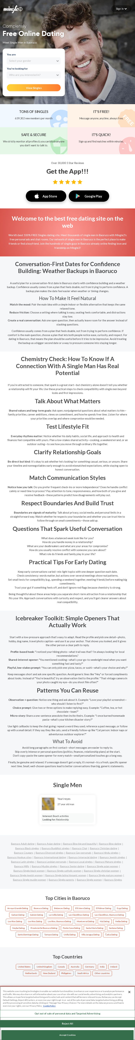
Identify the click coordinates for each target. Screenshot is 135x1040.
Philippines (66, 973)
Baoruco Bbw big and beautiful (80, 843)
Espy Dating (122, 908)
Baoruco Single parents (61, 879)
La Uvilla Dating (56, 914)
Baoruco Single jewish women (26, 875)
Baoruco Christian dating (103, 848)
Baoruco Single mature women (105, 875)
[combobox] (34, 60)
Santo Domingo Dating (28, 934)
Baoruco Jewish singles (112, 857)
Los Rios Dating (15, 921)
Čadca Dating (111, 934)
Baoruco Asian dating (48, 843)
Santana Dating (116, 928)
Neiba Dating (121, 921)
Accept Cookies (67, 1035)
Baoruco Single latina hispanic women (65, 875)
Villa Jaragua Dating (90, 934)
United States (24, 966)
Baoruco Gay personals (78, 852)
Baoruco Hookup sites (19, 857)
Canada (61, 966)
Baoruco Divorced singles (49, 852)
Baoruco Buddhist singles (56, 848)
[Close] (129, 992)
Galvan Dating (17, 914)
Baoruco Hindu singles (106, 852)
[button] (121, 8)
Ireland (113, 966)
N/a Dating (104, 921)
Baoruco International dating (50, 857)
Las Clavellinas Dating (79, 914)
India (102, 966)
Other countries (102, 973)
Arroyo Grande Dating (17, 908)
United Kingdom (44, 966)
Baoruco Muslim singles (44, 866)
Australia (75, 966)
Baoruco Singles (113, 879)
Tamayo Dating (51, 934)
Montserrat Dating (85, 921)
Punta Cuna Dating (71, 928)
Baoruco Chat (79, 848)
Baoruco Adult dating (22, 843)
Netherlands (31, 973)
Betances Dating (61, 908)
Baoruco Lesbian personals (51, 861)
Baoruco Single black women (29, 870)
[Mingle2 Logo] (13, 8)
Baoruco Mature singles (108, 861)
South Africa (83, 973)
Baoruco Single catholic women (64, 870)
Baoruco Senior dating (72, 866)
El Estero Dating (82, 908)
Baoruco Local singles (81, 861)
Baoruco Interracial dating (83, 857)
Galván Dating (36, 914)
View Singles (34, 87)
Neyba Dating (18, 928)
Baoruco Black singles (27, 848)
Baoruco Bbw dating (110, 843)
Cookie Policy (49, 1006)
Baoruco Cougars (23, 852)
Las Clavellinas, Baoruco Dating (109, 914)
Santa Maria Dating (94, 928)
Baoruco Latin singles (22, 861)
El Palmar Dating (103, 908)
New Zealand (49, 973)
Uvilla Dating (69, 934)
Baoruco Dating (41, 908)
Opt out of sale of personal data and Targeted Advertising (67, 1013)
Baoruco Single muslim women (29, 879)
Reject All (67, 1023)
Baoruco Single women (89, 879)
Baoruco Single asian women (102, 866)
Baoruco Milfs (21, 866)
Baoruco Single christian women (101, 870)
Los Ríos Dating (35, 921)
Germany (89, 966)
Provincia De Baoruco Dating (44, 928)
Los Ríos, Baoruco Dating (59, 921)
